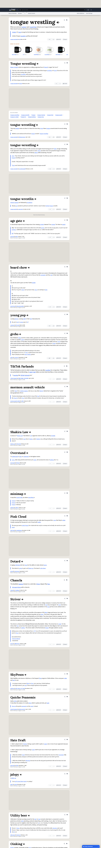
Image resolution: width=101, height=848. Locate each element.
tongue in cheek (14, 117)
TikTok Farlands (13, 378)
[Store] (88, 10)
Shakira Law (12, 444)
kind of (41, 391)
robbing (52, 460)
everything (31, 497)
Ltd (31, 436)
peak (48, 703)
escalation (29, 202)
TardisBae (17, 590)
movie (31, 706)
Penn (17, 633)
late (31, 319)
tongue (48, 128)
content (42, 224)
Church (15, 398)
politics (23, 628)
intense (12, 202)
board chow (12, 306)
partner (24, 27)
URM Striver (17, 643)
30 (13, 832)
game (42, 228)
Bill (12, 233)
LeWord (16, 507)
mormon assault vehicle (15, 401)
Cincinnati (61, 755)
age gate (12, 236)
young (21, 322)
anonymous (17, 571)
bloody (29, 354)
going (20, 568)
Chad (23, 755)
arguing (16, 202)
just (17, 206)
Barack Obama (16, 639)
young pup (12, 325)
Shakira (38, 439)
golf (22, 821)
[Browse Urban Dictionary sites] (13, 9)
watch (63, 224)
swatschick (20, 209)
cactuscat (16, 357)
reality (39, 522)
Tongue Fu (23, 117)
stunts (25, 781)
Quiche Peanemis (13, 709)
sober (63, 520)
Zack (13, 156)
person (16, 319)
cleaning (55, 828)
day (35, 819)
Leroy (13, 460)
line (38, 396)
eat (51, 275)
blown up (31, 568)
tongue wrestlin (25, 115)
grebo (11, 357)
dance (36, 152)
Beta (46, 612)
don (26, 685)
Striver (11, 643)
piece (30, 703)
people (17, 128)
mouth (32, 27)
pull (16, 781)
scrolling (47, 370)
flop (48, 584)
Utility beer (12, 835)
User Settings (89, 13)
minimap (12, 507)
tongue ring (41, 117)
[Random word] (84, 10)
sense (45, 565)
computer (43, 275)
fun (17, 626)
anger (45, 744)
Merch (65, 39)
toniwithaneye (19, 530)
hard (19, 32)
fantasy (25, 744)
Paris (32, 683)
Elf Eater (18, 463)
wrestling (23, 36)
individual (17, 565)
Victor (39, 151)
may (46, 605)
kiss (35, 27)
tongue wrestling (13, 39)
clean (23, 290)
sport (33, 750)
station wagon (24, 391)
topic (20, 456)
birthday (14, 230)
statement (26, 456)
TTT (35, 631)
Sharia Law (20, 436)
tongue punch (58, 115)
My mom (14, 587)
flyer (40, 678)
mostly (18, 497)
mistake (53, 436)
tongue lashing (32, 117)
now (26, 354)
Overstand (12, 463)
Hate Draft (12, 765)
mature (53, 224)
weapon (21, 584)
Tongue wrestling (14, 83)
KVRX (23, 401)
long (26, 565)
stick (46, 290)
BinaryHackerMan (20, 306)
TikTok (22, 375)
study (59, 624)
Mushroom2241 (22, 709)
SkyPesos (12, 688)
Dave (18, 828)
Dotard (11, 571)
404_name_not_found (20, 688)
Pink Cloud (12, 530)
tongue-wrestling (14, 169)
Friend (13, 501)
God (26, 352)
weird (31, 372)
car (15, 778)
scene (22, 340)
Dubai (30, 439)
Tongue (33, 115)
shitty (12, 778)
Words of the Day (12, 13)
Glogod (20, 83)
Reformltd (19, 444)
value (65, 678)
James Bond (20, 781)
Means (12, 67)
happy (26, 525)
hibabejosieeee (22, 137)
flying (38, 584)
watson (15, 784)
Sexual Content (31, 13)
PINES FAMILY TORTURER (23, 378)
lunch (55, 70)
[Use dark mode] (91, 10)
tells (21, 497)
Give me (14, 706)
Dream (47, 628)
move (41, 128)
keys (36, 290)
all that (47, 206)
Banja (17, 236)
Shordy (46, 67)
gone (42, 614)
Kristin (14, 32)
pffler (17, 765)
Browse (20, 13)
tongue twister (41, 115)
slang (19, 338)
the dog (17, 325)
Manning (28, 760)
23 (27, 322)
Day (23, 398)
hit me (19, 587)
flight (28, 683)
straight (16, 67)
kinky (55, 149)
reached (15, 375)
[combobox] (52, 9)
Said (34, 372)
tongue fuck (50, 115)
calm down (43, 568)
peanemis (24, 706)
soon (59, 341)
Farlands (26, 375)
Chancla (12, 590)
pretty (23, 525)
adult (24, 319)
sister (35, 460)
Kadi (20, 39)
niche (15, 701)
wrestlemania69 (22, 169)
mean (54, 343)
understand (15, 456)
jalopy (11, 784)
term (16, 391)
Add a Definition (80, 13)
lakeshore (18, 835)
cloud (13, 527)
